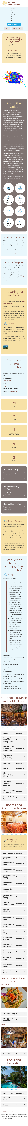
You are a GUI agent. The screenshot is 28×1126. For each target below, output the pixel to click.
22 (13, 729)
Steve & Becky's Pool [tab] (12, 1099)
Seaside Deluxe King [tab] (12, 919)
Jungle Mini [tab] (12, 858)
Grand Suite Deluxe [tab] (12, 958)
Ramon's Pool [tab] (12, 1093)
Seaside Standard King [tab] (12, 903)
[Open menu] (24, 3)
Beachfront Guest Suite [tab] (12, 952)
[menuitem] (7, 28)
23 (14, 729)
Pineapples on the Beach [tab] (12, 1020)
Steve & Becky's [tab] (12, 853)
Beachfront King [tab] (12, 932)
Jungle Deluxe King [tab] (12, 883)
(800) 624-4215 (7, 381)
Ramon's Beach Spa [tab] (12, 798)
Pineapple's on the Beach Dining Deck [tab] (12, 748)
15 (20, 834)
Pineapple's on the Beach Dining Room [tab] (12, 740)
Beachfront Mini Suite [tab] (12, 945)
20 (10, 729)
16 (21, 834)
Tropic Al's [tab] (12, 1054)
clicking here (15, 253)
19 (25, 834)
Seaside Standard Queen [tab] (12, 911)
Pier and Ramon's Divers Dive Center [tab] (12, 775)
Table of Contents (14, 24)
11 (15, 834)
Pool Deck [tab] (12, 764)
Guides (13, 9)
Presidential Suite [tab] (12, 972)
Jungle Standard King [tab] (12, 863)
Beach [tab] (12, 768)
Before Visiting (17, 28)
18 (24, 834)
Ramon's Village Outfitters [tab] (12, 791)
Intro (6, 28)
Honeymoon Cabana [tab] (12, 938)
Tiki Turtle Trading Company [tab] (12, 783)
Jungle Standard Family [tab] (12, 877)
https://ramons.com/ (9, 386)
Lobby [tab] (12, 733)
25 (17, 729)
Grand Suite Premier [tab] (12, 965)
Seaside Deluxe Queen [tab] (12, 925)
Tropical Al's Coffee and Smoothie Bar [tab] (12, 757)
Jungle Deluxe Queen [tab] (12, 890)
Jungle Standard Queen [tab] (12, 870)
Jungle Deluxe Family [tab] (12, 897)
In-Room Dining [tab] (12, 1014)
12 (16, 834)
